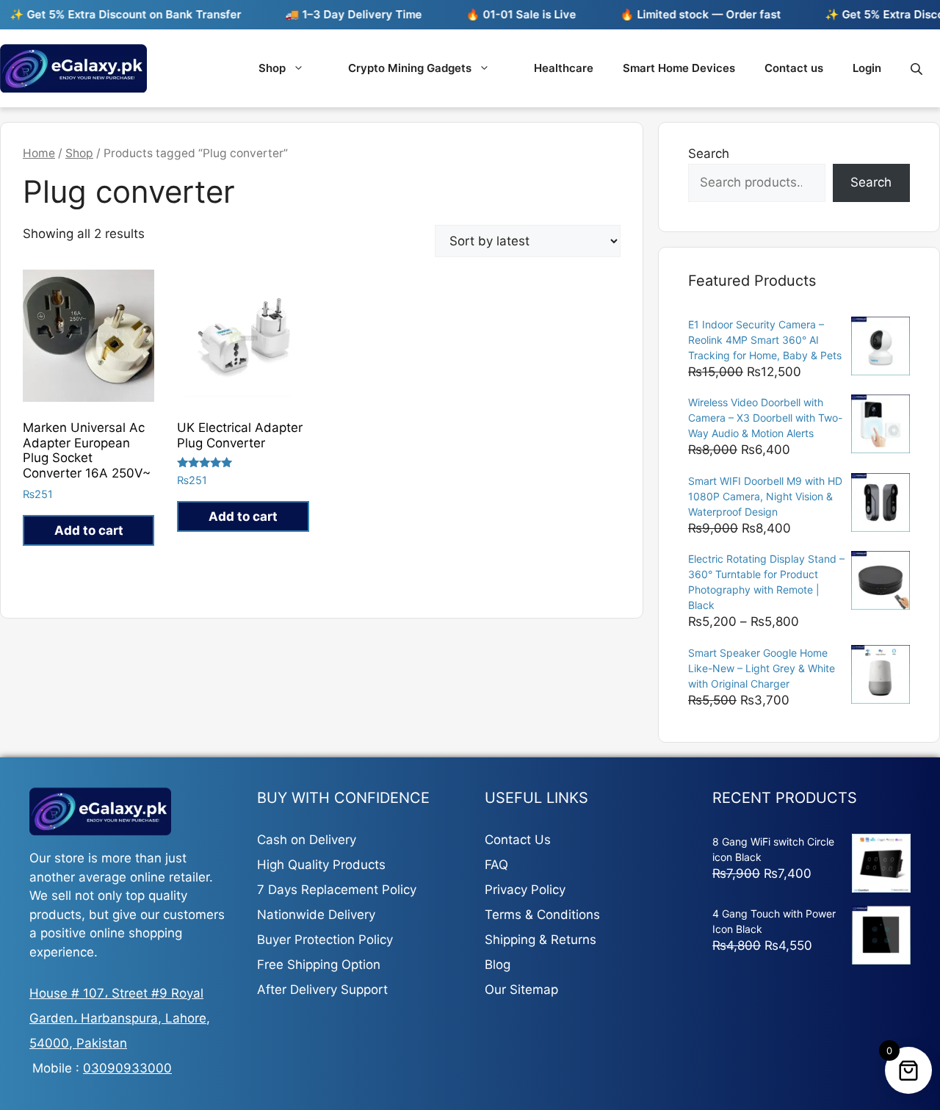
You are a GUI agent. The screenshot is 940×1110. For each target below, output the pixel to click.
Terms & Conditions (542, 914)
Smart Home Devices (679, 68)
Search (708, 153)
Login (867, 68)
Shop (272, 68)
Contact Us (518, 839)
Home (39, 153)
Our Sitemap (521, 989)
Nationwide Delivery (316, 914)
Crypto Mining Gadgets (409, 68)
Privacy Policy (525, 889)
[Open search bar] (918, 68)
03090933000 (127, 1068)
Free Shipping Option (318, 964)
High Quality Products (321, 864)
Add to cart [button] (88, 530)
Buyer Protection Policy (325, 939)
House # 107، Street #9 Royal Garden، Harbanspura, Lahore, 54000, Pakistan (119, 1018)
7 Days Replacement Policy (336, 889)
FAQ (496, 864)
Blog (497, 964)
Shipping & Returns (540, 939)
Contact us (793, 68)
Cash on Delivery (306, 839)
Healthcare (563, 68)
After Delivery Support (322, 989)
